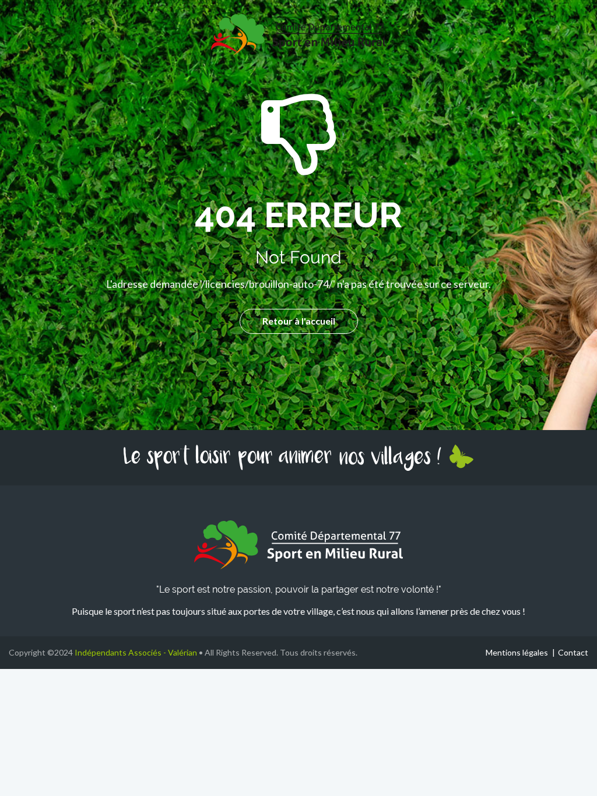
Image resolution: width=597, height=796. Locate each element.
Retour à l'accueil (298, 320)
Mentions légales (517, 652)
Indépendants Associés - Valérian (136, 652)
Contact (573, 652)
